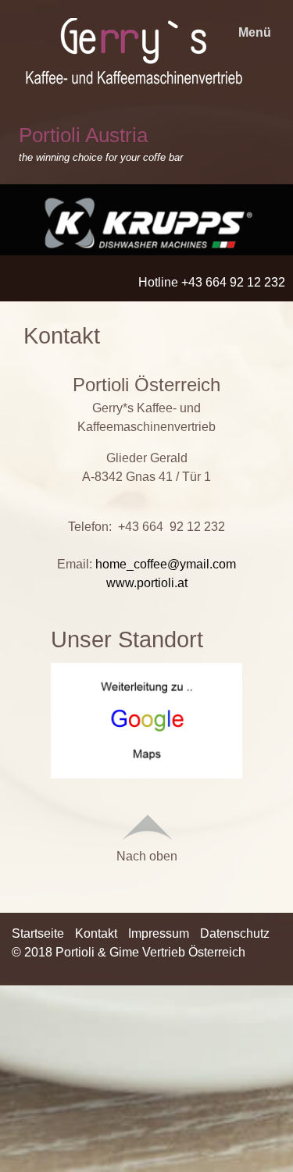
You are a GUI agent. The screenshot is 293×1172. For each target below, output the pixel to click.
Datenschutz (235, 933)
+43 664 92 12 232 (171, 526)
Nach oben (146, 856)
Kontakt (96, 933)
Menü (254, 32)
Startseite (38, 933)
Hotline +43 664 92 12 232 (211, 282)
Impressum (158, 933)
